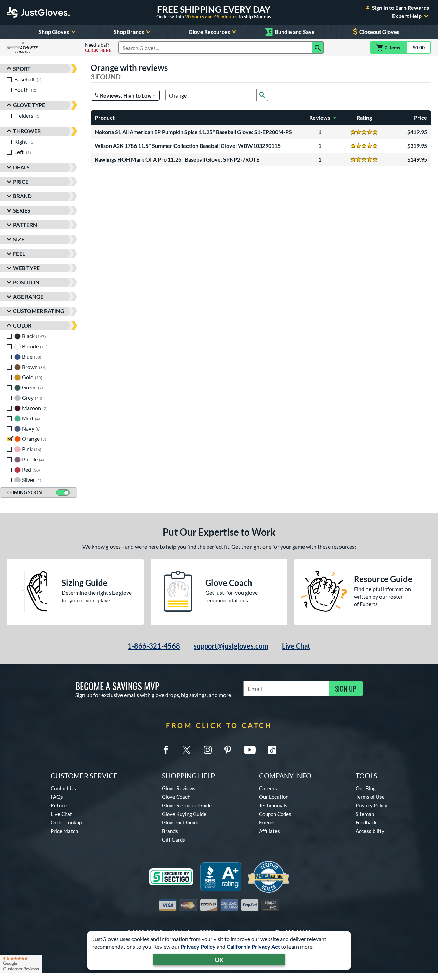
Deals (21, 167)
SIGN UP (345, 688)
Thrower (27, 131)
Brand (22, 196)
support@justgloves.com (231, 646)
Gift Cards (173, 839)
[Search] (318, 47)
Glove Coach (176, 797)
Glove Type (29, 105)
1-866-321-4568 (154, 646)
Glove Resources (209, 31)
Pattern (25, 224)
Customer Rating (38, 311)
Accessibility (370, 831)
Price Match (64, 831)
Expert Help (407, 16)
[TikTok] (272, 750)
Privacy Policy (198, 946)
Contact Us (63, 788)
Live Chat (296, 646)
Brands (170, 831)
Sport (22, 68)
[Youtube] (250, 750)
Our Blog (366, 788)
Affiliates (269, 831)
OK (219, 959)
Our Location (273, 797)
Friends (267, 822)
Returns (60, 805)
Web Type (26, 268)
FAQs (57, 797)
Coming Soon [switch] (24, 492)
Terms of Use (370, 797)
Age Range (28, 296)
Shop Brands (129, 31)
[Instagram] (208, 750)
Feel (19, 253)
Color (22, 325)
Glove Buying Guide (184, 814)
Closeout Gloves (379, 31)
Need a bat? (98, 47)
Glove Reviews (178, 788)
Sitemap (365, 814)
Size (18, 239)
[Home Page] (38, 12)
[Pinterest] (227, 750)
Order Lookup (66, 822)
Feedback (366, 822)
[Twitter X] (186, 750)
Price (20, 181)
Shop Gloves (54, 31)
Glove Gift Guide (180, 822)
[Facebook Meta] (166, 750)
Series (21, 210)
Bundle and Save (291, 32)
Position (26, 282)
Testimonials (273, 805)
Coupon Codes (275, 814)
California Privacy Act (253, 946)
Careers (268, 788)
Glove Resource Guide (187, 805)
